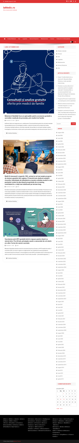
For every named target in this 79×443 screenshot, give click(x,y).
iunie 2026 (60, 138)
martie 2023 (61, 250)
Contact (52, 38)
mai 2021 (60, 310)
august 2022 (61, 270)
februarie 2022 (61, 284)
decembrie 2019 (62, 356)
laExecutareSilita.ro (8, 424)
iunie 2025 (60, 172)
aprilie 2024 (61, 212)
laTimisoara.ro (37, 422)
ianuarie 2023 (61, 255)
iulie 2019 (60, 370)
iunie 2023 (60, 241)
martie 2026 (61, 147)
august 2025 (61, 167)
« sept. (57, 408)
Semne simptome (34, 38)
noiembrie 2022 (62, 261)
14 (60, 399)
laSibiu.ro (55, 430)
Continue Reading (12, 133)
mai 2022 (60, 275)
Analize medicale (11, 38)
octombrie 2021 (62, 295)
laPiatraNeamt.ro (7, 426)
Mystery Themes (17, 441)
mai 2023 (60, 244)
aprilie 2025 (61, 178)
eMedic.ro (5, 419)
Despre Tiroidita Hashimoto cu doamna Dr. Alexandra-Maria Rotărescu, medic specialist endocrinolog (65, 80)
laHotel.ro (22, 419)
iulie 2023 (60, 238)
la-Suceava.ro (19, 422)
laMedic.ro (9, 7)
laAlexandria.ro (69, 421)
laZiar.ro (16, 421)
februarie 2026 (61, 149)
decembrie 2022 (62, 258)
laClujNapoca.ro (46, 419)
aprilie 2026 (61, 144)
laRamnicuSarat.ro (44, 428)
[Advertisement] (39, 26)
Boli (19, 38)
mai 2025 (60, 175)
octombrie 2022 (62, 264)
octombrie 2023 (62, 230)
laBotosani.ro (56, 426)
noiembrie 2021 (62, 293)
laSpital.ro (16, 419)
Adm (18, 120)
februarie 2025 (61, 184)
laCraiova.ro (39, 421)
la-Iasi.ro (61, 419)
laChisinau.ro (16, 424)
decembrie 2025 (62, 155)
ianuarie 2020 (61, 353)
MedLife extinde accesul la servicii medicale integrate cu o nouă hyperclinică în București (66, 105)
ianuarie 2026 (61, 152)
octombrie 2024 (62, 195)
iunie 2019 (60, 373)
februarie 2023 (61, 253)
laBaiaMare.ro (67, 422)
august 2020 (61, 333)
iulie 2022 (60, 273)
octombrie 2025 (62, 161)
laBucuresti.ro (38, 419)
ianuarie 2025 (61, 187)
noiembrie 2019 (62, 358)
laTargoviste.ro (56, 432)
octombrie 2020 (62, 327)
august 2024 (61, 201)
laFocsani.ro (42, 424)
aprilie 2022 (61, 278)
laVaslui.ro (55, 421)
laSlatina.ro (60, 430)
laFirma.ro (5, 422)
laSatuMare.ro (56, 428)
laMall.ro (11, 421)
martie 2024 (61, 215)
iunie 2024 (60, 207)
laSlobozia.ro (66, 430)
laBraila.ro (62, 426)
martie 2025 (61, 181)
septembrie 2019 (62, 364)
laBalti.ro (22, 424)
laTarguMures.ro (64, 434)
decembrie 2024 (62, 189)
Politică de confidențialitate (63, 38)
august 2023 (61, 235)
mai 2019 (60, 376)
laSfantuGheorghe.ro (68, 419)
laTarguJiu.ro (56, 434)
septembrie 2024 (62, 198)
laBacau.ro (60, 422)
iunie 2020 (60, 338)
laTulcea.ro (71, 434)
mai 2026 (60, 141)
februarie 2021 (61, 318)
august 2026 (61, 132)
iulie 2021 (60, 304)
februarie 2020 (61, 350)
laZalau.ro (55, 436)
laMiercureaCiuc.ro (39, 426)
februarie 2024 (61, 218)
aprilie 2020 (61, 344)
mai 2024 (60, 210)
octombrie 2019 (62, 361)
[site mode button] (71, 42)
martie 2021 (61, 316)
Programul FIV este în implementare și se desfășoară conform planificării (67, 99)
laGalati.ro (44, 421)
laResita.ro (67, 426)
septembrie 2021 (62, 298)
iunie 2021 (60, 307)
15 (63, 399)
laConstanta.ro (31, 421)
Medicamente (44, 38)
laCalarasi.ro (31, 424)
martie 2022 (61, 281)
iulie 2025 (60, 169)
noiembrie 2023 (62, 227)
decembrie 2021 (62, 290)
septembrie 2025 (62, 164)
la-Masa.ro (5, 421)
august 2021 (61, 301)
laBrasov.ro (55, 419)
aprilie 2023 (61, 247)
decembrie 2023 (62, 224)
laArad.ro (55, 422)
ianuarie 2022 (61, 287)
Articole (60, 53)
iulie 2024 (60, 204)
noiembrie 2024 (62, 192)
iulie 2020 (60, 336)
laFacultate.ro (12, 422)
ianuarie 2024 (61, 221)
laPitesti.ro (37, 428)
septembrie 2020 (62, 330)
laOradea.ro (31, 428)
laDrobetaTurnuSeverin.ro (44, 430)
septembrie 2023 (62, 232)
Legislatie (25, 38)
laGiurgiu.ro (31, 426)
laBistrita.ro (56, 424)
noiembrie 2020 (62, 324)
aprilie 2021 (61, 313)
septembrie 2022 (62, 267)
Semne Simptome (62, 65)
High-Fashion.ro (15, 426)
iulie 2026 (60, 135)
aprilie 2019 (61, 379)
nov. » (61, 408)
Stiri (59, 68)
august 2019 (61, 367)
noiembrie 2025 (62, 158)
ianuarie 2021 (61, 321)
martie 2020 (61, 347)
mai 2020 (60, 341)
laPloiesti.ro (31, 422)
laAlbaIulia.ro (61, 421)
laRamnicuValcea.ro (33, 430)
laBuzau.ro (44, 422)
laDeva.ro (37, 424)
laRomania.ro (31, 419)
